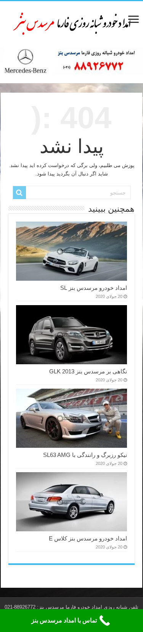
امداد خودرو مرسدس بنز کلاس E (88, 538)
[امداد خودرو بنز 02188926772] (72, 22)
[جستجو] (19, 192)
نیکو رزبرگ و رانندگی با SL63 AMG (85, 455)
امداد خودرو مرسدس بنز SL (93, 288)
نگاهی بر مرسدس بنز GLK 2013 (88, 371)
